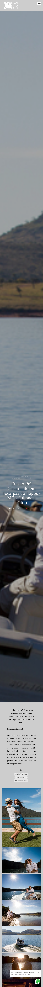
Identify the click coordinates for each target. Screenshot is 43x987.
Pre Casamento (21, 777)
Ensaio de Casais (21, 780)
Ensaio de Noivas (21, 774)
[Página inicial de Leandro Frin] (11, 6)
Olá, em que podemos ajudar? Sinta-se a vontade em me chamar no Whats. (22, 973)
